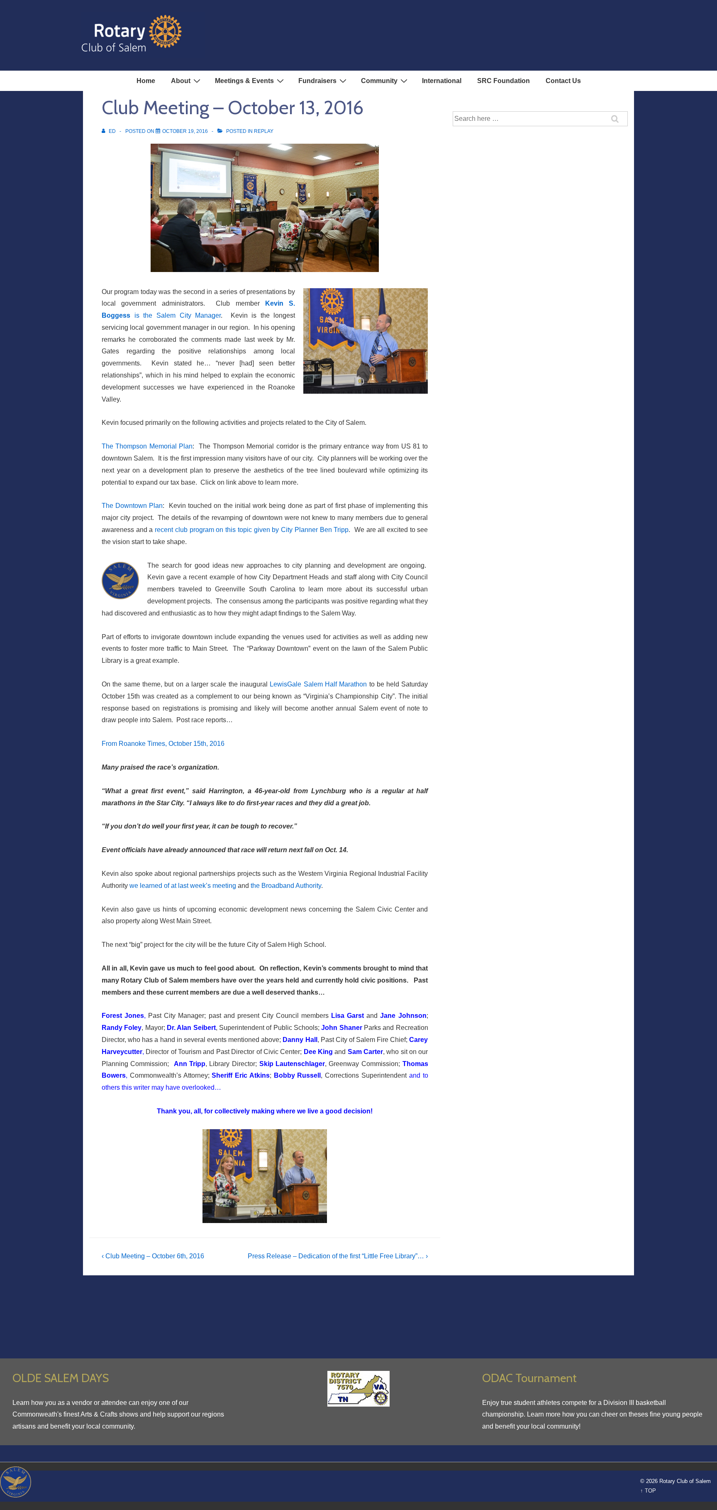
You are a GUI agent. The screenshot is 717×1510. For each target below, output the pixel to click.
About (180, 80)
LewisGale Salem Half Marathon (318, 684)
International (441, 80)
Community (379, 80)
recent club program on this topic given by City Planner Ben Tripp (252, 529)
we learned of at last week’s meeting (182, 885)
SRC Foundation (503, 80)
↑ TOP (648, 1491)
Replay (263, 131)
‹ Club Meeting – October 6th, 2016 (153, 1256)
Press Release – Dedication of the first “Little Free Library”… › (338, 1256)
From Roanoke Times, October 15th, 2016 (163, 743)
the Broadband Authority (286, 885)
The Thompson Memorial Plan (147, 446)
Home (146, 80)
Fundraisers (317, 80)
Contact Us (563, 80)
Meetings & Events (244, 80)
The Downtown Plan (132, 505)
